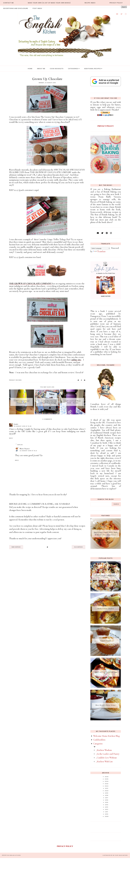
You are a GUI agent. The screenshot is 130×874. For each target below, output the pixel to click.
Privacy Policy (116, 3)
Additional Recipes (92, 69)
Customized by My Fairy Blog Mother (115, 855)
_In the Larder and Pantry (108, 754)
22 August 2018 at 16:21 (28, 450)
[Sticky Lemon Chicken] (105, 623)
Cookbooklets (99, 739)
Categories (73, 69)
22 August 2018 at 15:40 (22, 426)
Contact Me (8, 3)
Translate (101, 251)
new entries (16, 547)
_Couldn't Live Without (106, 757)
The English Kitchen (14, 855)
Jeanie (16, 424)
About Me (41, 69)
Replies (20, 444)
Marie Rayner (25, 449)
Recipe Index (90, 3)
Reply (11, 438)
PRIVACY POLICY (106, 126)
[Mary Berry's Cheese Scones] (105, 719)
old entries (78, 547)
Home (30, 69)
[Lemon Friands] (105, 655)
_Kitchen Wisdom (104, 750)
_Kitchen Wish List (104, 761)
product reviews (15, 380)
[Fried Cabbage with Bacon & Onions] (105, 591)
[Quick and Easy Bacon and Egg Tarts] (105, 687)
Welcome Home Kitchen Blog (106, 736)
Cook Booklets (56, 69)
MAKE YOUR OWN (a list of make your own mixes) (49, 3)
